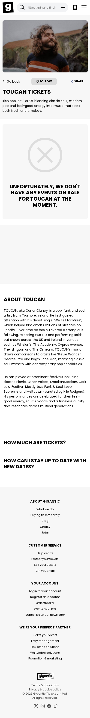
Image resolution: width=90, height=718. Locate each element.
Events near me (45, 609)
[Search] (63, 7)
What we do (45, 509)
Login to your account (45, 591)
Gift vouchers (45, 571)
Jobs (45, 533)
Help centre (45, 553)
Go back (13, 81)
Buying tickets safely (45, 515)
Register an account (45, 597)
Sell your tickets (45, 565)
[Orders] (75, 7)
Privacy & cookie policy (45, 689)
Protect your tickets (45, 559)
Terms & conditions (45, 685)
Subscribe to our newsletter (45, 615)
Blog (45, 521)
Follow (45, 81)
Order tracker (45, 603)
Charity (45, 527)
